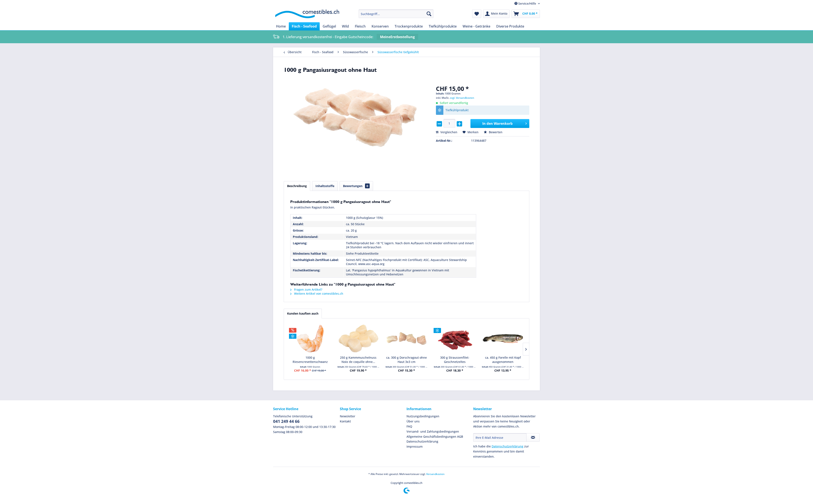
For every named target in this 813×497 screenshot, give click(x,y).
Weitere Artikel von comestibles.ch (318, 294)
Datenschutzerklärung (422, 441)
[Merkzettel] (476, 14)
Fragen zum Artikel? (307, 289)
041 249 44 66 (286, 421)
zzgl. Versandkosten (462, 98)
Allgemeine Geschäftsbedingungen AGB (434, 437)
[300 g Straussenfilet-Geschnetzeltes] (455, 338)
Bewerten (495, 132)
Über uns (413, 421)
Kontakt (345, 421)
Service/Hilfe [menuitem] (527, 3)
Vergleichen (448, 132)
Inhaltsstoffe (324, 186)
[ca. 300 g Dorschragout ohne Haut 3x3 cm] (406, 338)
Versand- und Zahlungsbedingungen (432, 431)
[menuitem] (396, 14)
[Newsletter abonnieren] (533, 437)
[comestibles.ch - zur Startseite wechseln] (307, 15)
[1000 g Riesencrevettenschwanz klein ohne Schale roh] (310, 338)
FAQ (409, 426)
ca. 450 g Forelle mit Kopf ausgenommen (503, 359)
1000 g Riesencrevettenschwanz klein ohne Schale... (310, 359)
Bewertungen (355, 186)
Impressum (414, 446)
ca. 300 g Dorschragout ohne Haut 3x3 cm (406, 359)
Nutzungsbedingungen (422, 416)
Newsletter (347, 416)
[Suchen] (428, 14)
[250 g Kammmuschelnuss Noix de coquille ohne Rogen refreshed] (358, 338)
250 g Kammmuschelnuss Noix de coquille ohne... (358, 359)
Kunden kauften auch (302, 313)
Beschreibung (297, 186)
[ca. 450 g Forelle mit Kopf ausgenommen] (503, 338)
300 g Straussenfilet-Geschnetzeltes (454, 359)
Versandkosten (435, 474)
